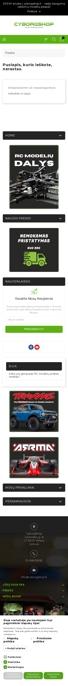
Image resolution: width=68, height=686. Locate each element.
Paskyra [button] (34, 11)
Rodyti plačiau (16, 648)
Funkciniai (14, 657)
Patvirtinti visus (53, 676)
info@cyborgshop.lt (34, 577)
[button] (46, 39)
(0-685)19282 (34, 560)
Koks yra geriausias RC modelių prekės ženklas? (34, 375)
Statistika (14, 662)
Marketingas (16, 667)
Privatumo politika (42, 640)
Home (10, 135)
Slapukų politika (10, 640)
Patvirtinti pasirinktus (33, 676)
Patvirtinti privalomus (13, 676)
